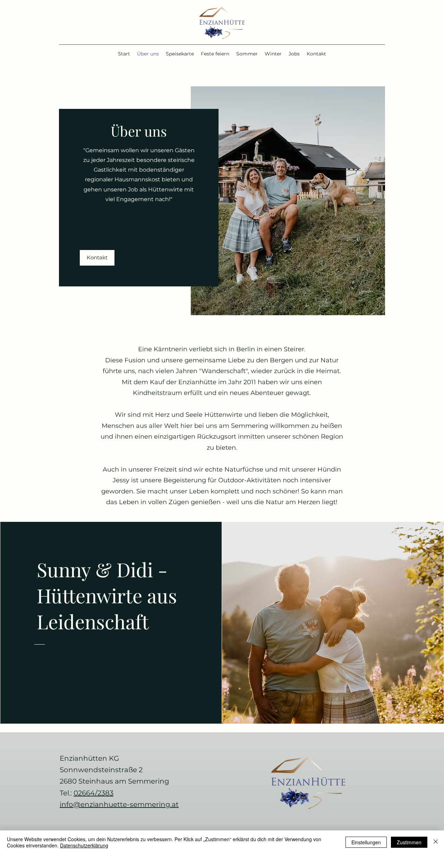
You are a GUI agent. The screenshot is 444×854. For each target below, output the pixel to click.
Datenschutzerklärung (84, 845)
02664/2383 (93, 793)
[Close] (436, 842)
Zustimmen (409, 842)
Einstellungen (366, 842)
